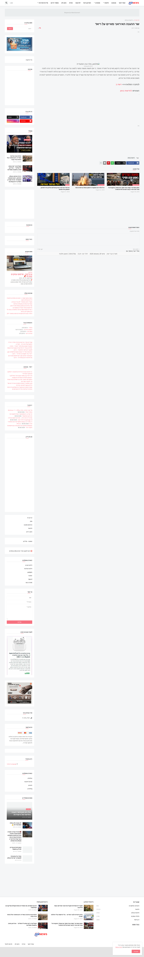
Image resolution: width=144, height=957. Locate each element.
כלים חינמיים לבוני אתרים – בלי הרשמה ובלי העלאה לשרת (67, 915)
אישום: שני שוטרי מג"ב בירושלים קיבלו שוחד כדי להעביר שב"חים (19, 380)
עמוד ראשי (122, 3)
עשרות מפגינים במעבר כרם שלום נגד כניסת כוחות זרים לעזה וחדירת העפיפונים (19, 388)
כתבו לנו (17, 944)
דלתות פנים (28, 565)
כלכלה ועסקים (117, 916)
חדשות (107, 3)
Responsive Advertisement (72, 12)
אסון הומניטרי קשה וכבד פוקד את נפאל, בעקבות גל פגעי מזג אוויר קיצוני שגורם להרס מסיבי (123, 188)
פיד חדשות (29, 60)
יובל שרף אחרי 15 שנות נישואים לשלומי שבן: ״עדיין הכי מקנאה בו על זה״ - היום (19, 353)
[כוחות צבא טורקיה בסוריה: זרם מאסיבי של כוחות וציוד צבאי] (27, 158)
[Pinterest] (108, 163)
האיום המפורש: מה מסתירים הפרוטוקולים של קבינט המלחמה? (21, 906)
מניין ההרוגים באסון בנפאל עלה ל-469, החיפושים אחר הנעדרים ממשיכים (21, 306)
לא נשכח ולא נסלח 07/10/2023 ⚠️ (15, 824)
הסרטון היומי (87, 3)
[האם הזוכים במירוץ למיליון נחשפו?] (27, 849)
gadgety (30, 572)
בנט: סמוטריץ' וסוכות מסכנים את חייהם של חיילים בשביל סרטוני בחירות (20, 384)
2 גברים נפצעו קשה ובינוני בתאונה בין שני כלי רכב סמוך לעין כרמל (19, 310)
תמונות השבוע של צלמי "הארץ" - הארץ (21, 346)
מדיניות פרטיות (43, 3)
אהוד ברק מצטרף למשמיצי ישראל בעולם (14, 857)
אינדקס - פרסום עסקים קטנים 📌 (21, 275)
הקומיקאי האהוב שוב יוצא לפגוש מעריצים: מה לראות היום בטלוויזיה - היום (20, 356)
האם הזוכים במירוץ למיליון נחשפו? (15, 848)
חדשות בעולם (129, 20)
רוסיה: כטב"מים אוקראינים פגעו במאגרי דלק (19, 313)
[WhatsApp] (112, 163)
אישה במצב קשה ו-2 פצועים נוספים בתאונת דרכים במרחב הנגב (19, 299)
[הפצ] (88, 908)
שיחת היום (29, 333)
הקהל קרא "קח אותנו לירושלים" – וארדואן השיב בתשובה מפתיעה (14, 168)
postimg (30, 788)
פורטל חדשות (28, 781)
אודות (71, 3)
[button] (11, 3)
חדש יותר (135, 249)
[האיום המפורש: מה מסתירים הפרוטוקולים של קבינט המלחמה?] (43, 908)
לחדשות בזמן (126, 91)
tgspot (30, 579)
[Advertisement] (88, 47)
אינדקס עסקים (28, 525)
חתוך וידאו (29, 532)
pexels (30, 785)
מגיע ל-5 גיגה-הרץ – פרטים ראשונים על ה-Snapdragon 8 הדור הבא (20, 419)
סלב (31, 521)
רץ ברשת (117, 919)
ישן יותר (40, 249)
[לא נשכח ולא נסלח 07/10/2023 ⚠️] (27, 825)
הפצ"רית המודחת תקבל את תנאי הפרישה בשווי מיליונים (68, 906)
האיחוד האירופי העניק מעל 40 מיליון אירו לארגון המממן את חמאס (55, 188)
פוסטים (97, 3)
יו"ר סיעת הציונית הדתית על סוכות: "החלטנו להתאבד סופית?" (19, 373)
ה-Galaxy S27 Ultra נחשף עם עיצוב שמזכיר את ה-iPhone (20, 422)
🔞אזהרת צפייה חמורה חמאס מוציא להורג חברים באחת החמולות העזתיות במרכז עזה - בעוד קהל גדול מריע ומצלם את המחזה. (14, 836)
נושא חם (29, 331)
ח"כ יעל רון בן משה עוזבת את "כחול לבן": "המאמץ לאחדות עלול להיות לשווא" (20, 376)
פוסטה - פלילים (27, 541)
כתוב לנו (63, 3)
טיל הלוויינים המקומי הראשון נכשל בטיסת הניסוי (89, 187)
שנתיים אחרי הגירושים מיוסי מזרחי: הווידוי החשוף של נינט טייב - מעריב (20, 343)
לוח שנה (77, 3)
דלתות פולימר (28, 568)
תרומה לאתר (8, 944)
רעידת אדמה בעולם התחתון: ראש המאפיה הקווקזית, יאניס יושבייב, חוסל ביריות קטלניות (14, 179)
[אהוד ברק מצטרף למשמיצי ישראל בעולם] (27, 858)
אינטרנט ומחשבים (117, 906)
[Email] (104, 163)
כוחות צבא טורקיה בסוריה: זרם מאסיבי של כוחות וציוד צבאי (14, 158)
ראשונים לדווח (28, 329)
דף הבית (136, 20)
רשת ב (119, 84)
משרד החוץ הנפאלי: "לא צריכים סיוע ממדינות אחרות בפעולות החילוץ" (22, 303)
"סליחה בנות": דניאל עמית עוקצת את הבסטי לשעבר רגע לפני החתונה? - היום (19, 349)
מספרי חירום (55, 3)
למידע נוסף (118, 947)
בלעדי (30, 327)
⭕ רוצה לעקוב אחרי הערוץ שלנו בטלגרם (20, 551)
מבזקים (113, 3)
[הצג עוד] (101, 163)
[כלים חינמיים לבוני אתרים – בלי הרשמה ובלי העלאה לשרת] (88, 917)
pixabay (30, 778)
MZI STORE (29, 582)
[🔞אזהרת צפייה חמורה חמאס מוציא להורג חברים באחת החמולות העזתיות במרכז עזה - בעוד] (27, 834)
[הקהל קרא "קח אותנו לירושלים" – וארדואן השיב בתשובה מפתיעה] (27, 168)
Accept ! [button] (136, 951)
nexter (30, 575)
